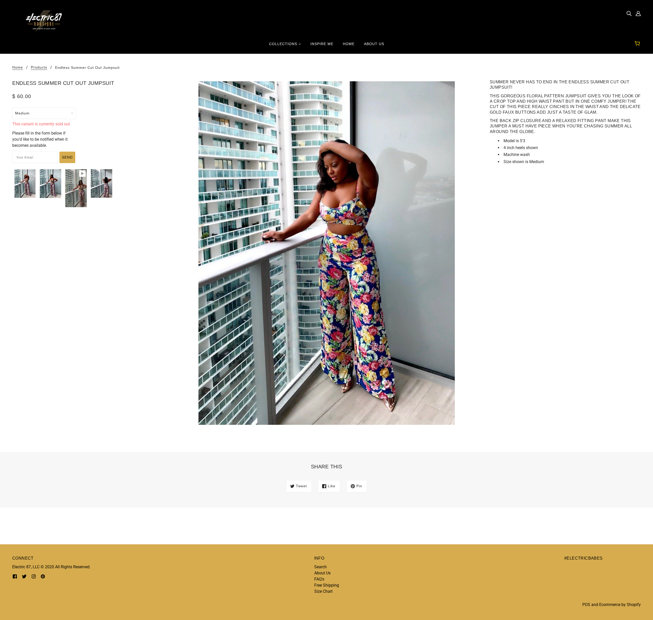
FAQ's (319, 579)
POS (586, 604)
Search (320, 566)
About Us (322, 573)
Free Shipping (326, 585)
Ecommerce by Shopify (620, 604)
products (39, 67)
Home (17, 67)
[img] (629, 13)
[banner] (41, 20)
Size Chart (323, 591)
